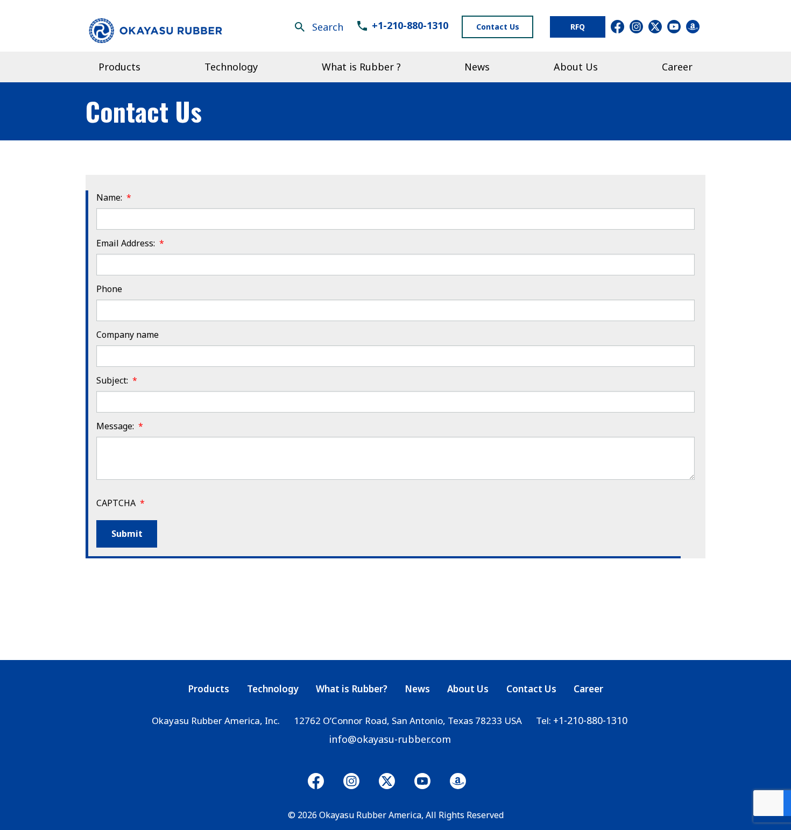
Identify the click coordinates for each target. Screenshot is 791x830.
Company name (127, 335)
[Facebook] (316, 781)
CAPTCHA (120, 503)
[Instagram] (387, 781)
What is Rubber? (351, 689)
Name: (113, 198)
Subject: (116, 380)
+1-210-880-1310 (410, 25)
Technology (273, 689)
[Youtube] (422, 781)
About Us (468, 689)
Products (208, 689)
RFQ (577, 27)
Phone (109, 289)
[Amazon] (458, 781)
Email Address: (130, 243)
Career (588, 689)
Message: (119, 426)
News (417, 689)
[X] (351, 781)
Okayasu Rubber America (370, 815)
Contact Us (497, 27)
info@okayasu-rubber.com (390, 739)
